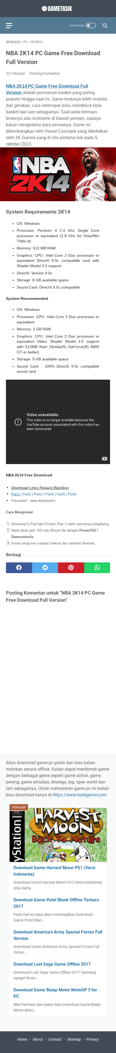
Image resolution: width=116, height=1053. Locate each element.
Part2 (27, 494)
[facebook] (19, 567)
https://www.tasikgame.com (80, 794)
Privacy (92, 1039)
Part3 (38, 494)
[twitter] (45, 567)
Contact (55, 1039)
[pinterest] (71, 567)
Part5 (61, 494)
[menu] (12, 25)
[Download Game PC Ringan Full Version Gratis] (58, 8)
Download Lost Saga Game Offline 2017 (52, 964)
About (38, 1039)
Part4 (50, 494)
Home (22, 1039)
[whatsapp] (97, 567)
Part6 (72, 494)
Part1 (16, 494)
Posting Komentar (44, 73)
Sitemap (74, 1039)
